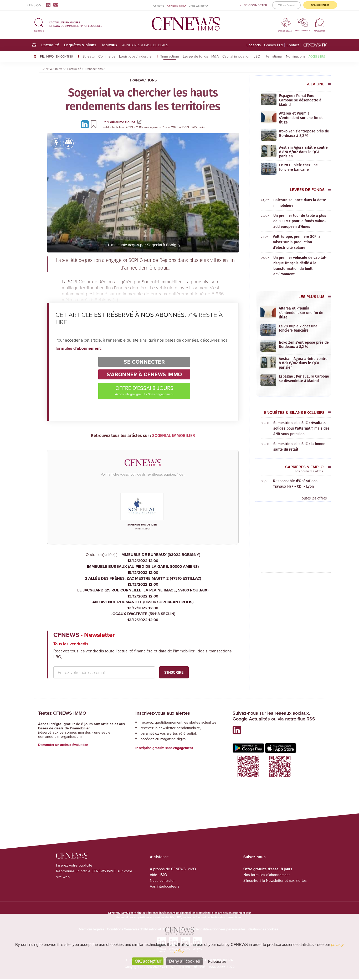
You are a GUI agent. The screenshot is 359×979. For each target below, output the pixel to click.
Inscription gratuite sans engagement (164, 747)
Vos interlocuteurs (165, 886)
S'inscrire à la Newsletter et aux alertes (275, 880)
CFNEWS (158, 5)
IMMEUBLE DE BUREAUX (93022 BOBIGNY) (160, 558)
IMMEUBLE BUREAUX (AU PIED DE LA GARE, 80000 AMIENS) (143, 569)
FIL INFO (56, 56)
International (273, 56)
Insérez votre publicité (74, 865)
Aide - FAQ (158, 874)
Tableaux (109, 45)
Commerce (107, 56)
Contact (292, 45)
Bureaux (89, 56)
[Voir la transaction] (56, 143)
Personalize (217, 961)
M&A (215, 56)
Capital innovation (236, 56)
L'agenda (254, 45)
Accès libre (317, 56)
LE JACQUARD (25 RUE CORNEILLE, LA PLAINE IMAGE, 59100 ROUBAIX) (142, 593)
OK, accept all (148, 961)
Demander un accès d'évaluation (63, 744)
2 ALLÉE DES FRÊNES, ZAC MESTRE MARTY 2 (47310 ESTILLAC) (143, 581)
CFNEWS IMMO (176, 5)
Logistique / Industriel (136, 56)
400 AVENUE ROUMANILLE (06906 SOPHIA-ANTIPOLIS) (143, 605)
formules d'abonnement (78, 348)
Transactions (170, 56)
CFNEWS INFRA (198, 5)
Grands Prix (273, 45)
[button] (39, 24)
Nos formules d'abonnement (266, 874)
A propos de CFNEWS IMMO (173, 869)
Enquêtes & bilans (80, 45)
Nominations (295, 56)
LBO (257, 56)
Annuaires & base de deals (145, 45)
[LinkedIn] (49, 4)
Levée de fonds (195, 56)
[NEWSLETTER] (319, 22)
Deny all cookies (184, 961)
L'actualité (50, 45)
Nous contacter (162, 880)
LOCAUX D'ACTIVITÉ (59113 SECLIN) (142, 617)
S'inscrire (173, 672)
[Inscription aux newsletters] (55, 4)
